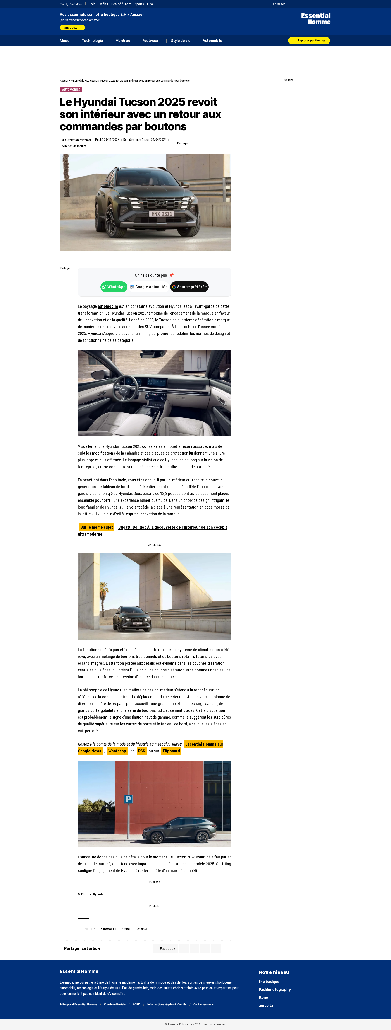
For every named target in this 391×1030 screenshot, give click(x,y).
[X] (289, 3)
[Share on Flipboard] (207, 143)
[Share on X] (200, 143)
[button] (276, 4)
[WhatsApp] (323, 3)
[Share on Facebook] (193, 143)
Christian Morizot (78, 139)
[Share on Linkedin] (214, 143)
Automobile (77, 80)
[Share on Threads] (65, 300)
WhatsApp (116, 286)
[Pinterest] (300, 3)
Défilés (103, 3)
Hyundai (115, 690)
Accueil (64, 80)
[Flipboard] (317, 3)
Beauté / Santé (121, 3)
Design (126, 929)
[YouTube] (294, 3)
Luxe (150, 3)
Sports (139, 3)
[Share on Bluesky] (65, 311)
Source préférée (192, 286)
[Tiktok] (306, 3)
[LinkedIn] (311, 3)
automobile (108, 306)
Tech (92, 3)
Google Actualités (149, 286)
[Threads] (328, 3)
